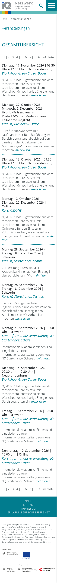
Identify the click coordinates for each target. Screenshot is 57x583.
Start (4, 19)
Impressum (28, 508)
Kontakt (28, 505)
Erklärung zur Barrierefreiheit (28, 512)
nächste (48, 57)
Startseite (28, 501)
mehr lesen (38, 95)
